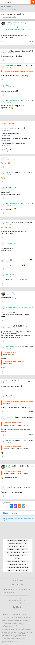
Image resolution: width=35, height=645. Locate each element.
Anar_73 (9, 396)
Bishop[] (16, 23)
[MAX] (15, 506)
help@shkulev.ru (14, 641)
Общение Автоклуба (19, 10)
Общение (3, 10)
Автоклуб (10, 10)
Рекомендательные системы (9, 643)
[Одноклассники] (19, 506)
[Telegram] (23, 506)
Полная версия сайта (9, 589)
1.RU (8, 487)
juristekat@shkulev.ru (7, 640)
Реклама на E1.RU (24, 589)
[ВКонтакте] (11, 506)
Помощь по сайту (8, 592)
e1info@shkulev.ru (20, 638)
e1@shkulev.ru (22, 635)
